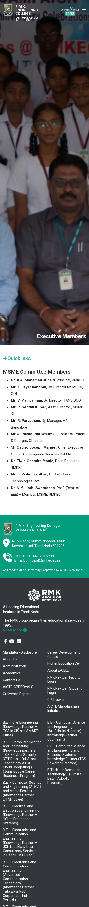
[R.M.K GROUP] (44, 595)
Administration (14, 666)
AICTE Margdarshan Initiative (63, 708)
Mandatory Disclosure (20, 652)
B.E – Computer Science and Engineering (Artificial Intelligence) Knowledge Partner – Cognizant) (66, 731)
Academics (12, 673)
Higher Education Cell (63, 663)
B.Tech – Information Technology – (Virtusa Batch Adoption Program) (64, 776)
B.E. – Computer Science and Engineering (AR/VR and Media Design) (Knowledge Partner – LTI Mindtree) (22, 791)
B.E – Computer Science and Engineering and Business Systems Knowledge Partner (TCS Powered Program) (66, 754)
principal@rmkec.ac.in (43, 560)
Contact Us (11, 680)
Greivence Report (16, 694)
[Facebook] (5, 641)
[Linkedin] (19, 641)
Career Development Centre (63, 654)
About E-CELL (58, 670)
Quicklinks (19, 358)
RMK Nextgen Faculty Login (63, 679)
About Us (10, 659)
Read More (13, 630)
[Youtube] (12, 641)
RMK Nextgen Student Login (64, 690)
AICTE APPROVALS (18, 687)
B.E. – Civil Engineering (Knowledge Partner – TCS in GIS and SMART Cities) (20, 729)
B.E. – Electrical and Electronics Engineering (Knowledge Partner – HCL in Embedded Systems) (21, 814)
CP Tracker (56, 699)
